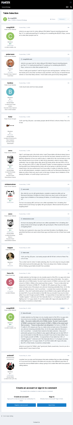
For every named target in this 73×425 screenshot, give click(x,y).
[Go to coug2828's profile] (5, 19)
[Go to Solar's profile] (10, 126)
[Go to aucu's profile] (10, 159)
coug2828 (13, 18)
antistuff (10, 355)
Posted (24, 27)
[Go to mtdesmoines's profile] (10, 193)
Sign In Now (52, 405)
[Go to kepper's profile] (10, 257)
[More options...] (68, 27)
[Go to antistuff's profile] (10, 366)
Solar (10, 117)
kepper (10, 248)
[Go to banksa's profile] (10, 92)
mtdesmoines (10, 184)
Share (53, 19)
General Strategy (22, 20)
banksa (10, 83)
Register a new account (21, 405)
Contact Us (36, 422)
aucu (10, 150)
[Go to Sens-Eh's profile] (10, 282)
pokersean (10, 54)
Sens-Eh (10, 273)
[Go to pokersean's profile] (10, 63)
